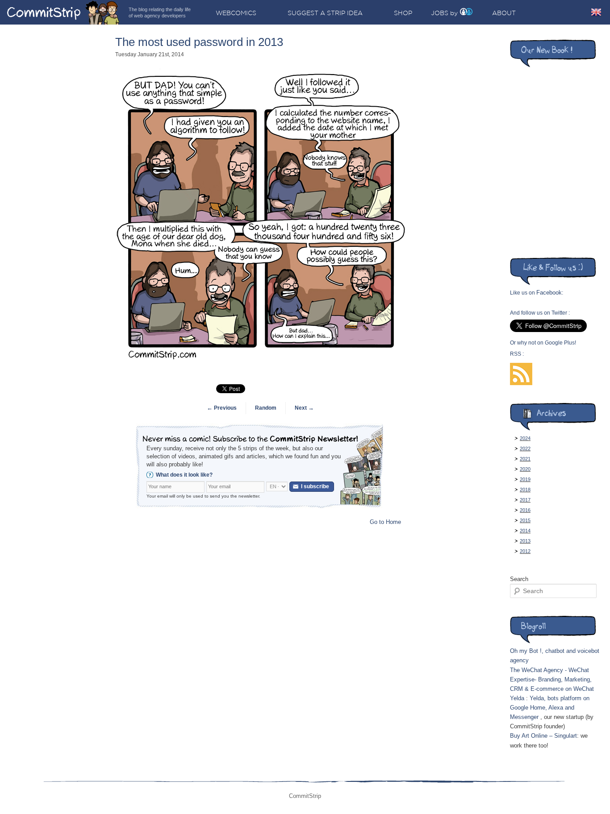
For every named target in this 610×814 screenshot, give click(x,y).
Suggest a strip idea (325, 13)
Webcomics (236, 13)
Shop (403, 13)
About (504, 13)
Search (519, 579)
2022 (525, 448)
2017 (525, 500)
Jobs (439, 13)
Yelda (517, 698)
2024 (525, 438)
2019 (525, 479)
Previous (222, 408)
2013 (525, 541)
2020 (525, 469)
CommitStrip (63, 12)
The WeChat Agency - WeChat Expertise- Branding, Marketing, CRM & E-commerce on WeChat (552, 679)
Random (265, 408)
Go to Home (385, 522)
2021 (525, 458)
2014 (525, 530)
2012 (525, 551)
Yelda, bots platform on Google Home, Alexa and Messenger (549, 707)
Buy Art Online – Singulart (543, 735)
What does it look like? (184, 475)
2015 (525, 520)
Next (304, 408)
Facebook (549, 292)
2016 (525, 510)
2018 (525, 489)
